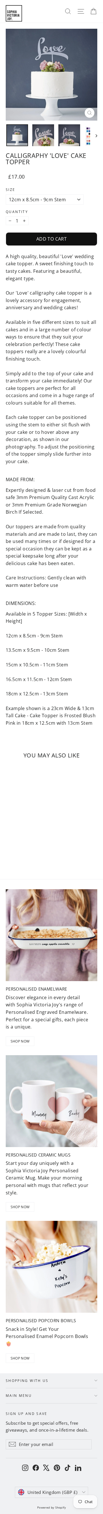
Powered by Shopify (51, 1507)
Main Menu (19, 1395)
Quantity (17, 212)
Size (10, 190)
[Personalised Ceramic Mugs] (51, 1101)
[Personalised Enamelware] (51, 935)
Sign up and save (26, 1413)
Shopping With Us (27, 1380)
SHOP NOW (20, 1041)
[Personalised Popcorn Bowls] (51, 1267)
